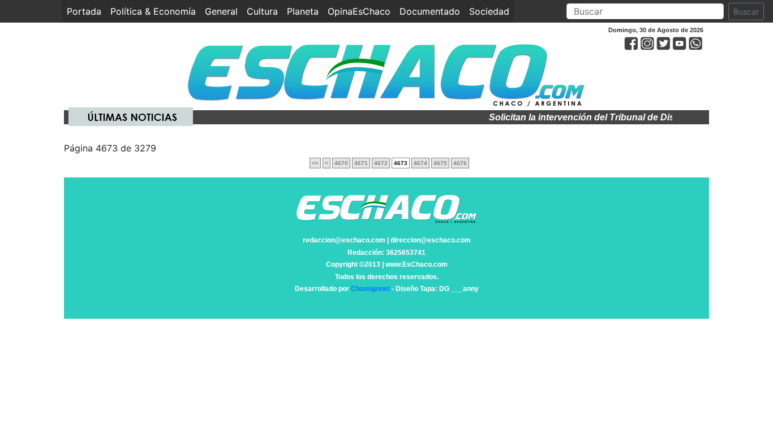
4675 (440, 163)
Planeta (303, 11)
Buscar (746, 11)
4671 (361, 163)
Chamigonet (370, 289)
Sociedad (489, 11)
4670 (341, 163)
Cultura (262, 11)
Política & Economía (153, 11)
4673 (400, 163)
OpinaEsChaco (359, 11)
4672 (381, 163)
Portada (86, 11)
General (221, 11)
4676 (460, 163)
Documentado (430, 11)
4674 (420, 163)
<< (315, 163)
